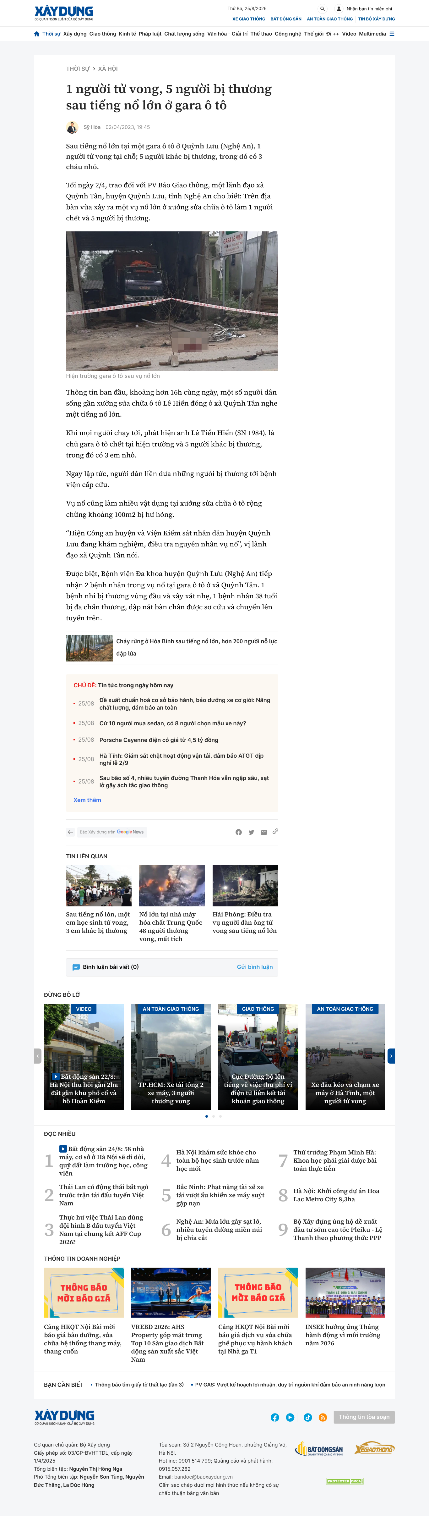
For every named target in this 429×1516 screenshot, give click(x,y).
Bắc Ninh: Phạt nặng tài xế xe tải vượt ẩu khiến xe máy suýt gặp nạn (220, 1195)
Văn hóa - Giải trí (227, 33)
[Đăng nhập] (339, 9)
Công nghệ (288, 33)
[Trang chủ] (37, 33)
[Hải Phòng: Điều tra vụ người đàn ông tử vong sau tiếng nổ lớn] (245, 885)
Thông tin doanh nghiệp (82, 1259)
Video (349, 33)
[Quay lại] (70, 832)
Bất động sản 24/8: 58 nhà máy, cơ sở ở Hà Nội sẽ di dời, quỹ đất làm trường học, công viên (103, 1160)
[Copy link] (275, 832)
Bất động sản (286, 19)
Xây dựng (75, 33)
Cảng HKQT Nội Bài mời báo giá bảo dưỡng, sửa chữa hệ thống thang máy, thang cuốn (83, 1339)
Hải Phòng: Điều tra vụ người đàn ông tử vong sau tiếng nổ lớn (245, 922)
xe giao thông (248, 19)
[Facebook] (238, 832)
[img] (172, 301)
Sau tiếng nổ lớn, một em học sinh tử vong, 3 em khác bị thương (98, 922)
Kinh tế (127, 33)
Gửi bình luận (255, 967)
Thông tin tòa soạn (364, 1417)
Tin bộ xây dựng (376, 19)
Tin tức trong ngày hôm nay (136, 685)
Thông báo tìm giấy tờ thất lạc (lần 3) (139, 1384)
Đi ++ (332, 33)
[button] (206, 1116)
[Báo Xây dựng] (64, 13)
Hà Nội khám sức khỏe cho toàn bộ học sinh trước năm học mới (217, 1160)
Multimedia (372, 33)
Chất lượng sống (184, 33)
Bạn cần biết (64, 1385)
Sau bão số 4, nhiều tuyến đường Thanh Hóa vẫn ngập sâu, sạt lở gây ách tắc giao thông (184, 782)
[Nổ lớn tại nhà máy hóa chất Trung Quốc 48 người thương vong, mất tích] (172, 885)
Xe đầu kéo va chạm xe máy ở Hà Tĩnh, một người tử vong (345, 1093)
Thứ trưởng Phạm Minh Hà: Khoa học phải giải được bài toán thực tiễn (335, 1160)
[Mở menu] (392, 33)
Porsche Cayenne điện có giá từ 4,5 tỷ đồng (159, 740)
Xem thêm (87, 800)
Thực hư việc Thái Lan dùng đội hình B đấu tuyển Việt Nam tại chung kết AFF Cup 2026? (101, 1229)
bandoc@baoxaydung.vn (203, 1477)
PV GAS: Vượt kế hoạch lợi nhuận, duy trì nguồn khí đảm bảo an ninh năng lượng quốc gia (302, 1384)
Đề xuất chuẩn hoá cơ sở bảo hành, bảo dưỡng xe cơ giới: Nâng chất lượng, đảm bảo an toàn (185, 704)
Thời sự (51, 33)
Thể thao (261, 33)
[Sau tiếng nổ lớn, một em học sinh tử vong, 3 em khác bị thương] (99, 885)
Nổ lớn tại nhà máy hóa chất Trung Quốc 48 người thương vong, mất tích (170, 926)
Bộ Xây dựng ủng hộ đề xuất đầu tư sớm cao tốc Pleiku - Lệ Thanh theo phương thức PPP (338, 1229)
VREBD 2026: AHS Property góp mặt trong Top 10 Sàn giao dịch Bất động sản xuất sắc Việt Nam (167, 1343)
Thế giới (313, 33)
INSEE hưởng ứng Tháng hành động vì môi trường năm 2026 (343, 1335)
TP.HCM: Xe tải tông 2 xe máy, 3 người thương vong (171, 1093)
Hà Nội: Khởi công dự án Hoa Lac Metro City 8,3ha (336, 1195)
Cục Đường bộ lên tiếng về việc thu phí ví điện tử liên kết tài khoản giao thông (258, 1088)
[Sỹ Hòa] (72, 127)
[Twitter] (251, 832)
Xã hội (108, 69)
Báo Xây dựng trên (97, 832)
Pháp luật (150, 33)
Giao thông (103, 33)
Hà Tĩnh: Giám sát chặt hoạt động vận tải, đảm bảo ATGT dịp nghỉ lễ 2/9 (182, 759)
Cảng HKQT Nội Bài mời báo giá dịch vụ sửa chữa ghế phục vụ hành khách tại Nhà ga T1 (255, 1339)
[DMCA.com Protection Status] (345, 1481)
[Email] (264, 832)
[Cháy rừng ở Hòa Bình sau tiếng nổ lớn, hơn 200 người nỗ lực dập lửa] (89, 648)
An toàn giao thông (330, 19)
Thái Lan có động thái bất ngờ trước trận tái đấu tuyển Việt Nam (104, 1195)
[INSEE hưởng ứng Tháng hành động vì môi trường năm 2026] (345, 1292)
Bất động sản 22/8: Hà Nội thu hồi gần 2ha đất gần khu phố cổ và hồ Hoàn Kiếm (84, 1088)
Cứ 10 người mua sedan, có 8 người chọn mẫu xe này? (173, 723)
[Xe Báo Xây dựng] (374, 1447)
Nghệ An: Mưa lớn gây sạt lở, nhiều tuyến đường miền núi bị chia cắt (219, 1229)
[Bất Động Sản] (319, 1449)
